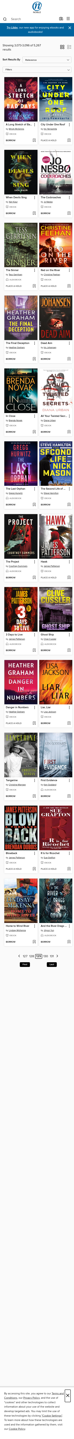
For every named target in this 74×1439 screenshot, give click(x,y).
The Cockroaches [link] (51, 197)
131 (52, 956)
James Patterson (52, 566)
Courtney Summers (18, 566)
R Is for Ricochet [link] (50, 853)
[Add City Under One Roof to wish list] (69, 140)
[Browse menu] (68, 18)
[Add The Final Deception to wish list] (34, 359)
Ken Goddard (50, 784)
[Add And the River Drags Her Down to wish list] (69, 942)
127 (25, 956)
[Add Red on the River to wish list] (69, 286)
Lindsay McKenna (17, 930)
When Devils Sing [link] (16, 197)
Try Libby (12, 28)
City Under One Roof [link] (53, 124)
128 (31, 956)
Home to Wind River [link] (17, 926)
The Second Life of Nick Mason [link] (54, 488)
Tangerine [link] (12, 780)
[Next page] (57, 956)
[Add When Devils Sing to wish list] (34, 213)
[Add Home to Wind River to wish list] (34, 942)
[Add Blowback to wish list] (34, 869)
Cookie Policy (17, 1429)
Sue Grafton (49, 857)
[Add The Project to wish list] (34, 578)
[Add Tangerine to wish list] (34, 796)
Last (52, 964)
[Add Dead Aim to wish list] (69, 359)
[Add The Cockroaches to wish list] (69, 213)
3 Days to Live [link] (14, 634)
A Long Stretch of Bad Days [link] (19, 124)
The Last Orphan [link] (15, 488)
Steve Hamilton (51, 493)
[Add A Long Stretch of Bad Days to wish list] (34, 140)
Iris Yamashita (50, 129)
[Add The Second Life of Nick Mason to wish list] (69, 505)
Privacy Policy (31, 1398)
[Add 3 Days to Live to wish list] (34, 650)
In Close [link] (10, 416)
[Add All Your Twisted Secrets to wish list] (69, 432)
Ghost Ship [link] (47, 634)
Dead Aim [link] (46, 343)
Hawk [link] (44, 561)
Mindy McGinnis (16, 129)
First (25, 964)
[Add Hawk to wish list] (69, 578)
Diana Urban (50, 420)
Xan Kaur (13, 202)
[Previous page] (19, 956)
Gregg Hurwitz (16, 493)
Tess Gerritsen (15, 274)
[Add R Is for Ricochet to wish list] (69, 869)
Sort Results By (11, 59)
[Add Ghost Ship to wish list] (69, 650)
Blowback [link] (11, 853)
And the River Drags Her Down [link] (54, 926)
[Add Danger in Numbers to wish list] (34, 723)
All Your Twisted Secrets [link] (54, 416)
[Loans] (61, 19)
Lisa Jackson (50, 711)
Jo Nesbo (48, 202)
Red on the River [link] (50, 270)
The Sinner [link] (12, 270)
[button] (62, 48)
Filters (9, 69)
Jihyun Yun (49, 930)
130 (45, 956)
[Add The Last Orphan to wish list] (34, 505)
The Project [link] (12, 561)
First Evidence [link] (49, 780)
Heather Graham (17, 347)
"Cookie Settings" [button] (51, 1415)
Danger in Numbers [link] (17, 707)
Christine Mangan (17, 784)
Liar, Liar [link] (46, 707)
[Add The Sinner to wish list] (34, 286)
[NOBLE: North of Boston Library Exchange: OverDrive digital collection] (37, 7)
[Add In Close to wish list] (34, 432)
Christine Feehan (52, 274)
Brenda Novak (15, 420)
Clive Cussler (50, 639)
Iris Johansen (50, 347)
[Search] (5, 19)
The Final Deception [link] (17, 343)
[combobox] (30, 19)
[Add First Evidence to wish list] (69, 796)
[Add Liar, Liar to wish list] (69, 723)
